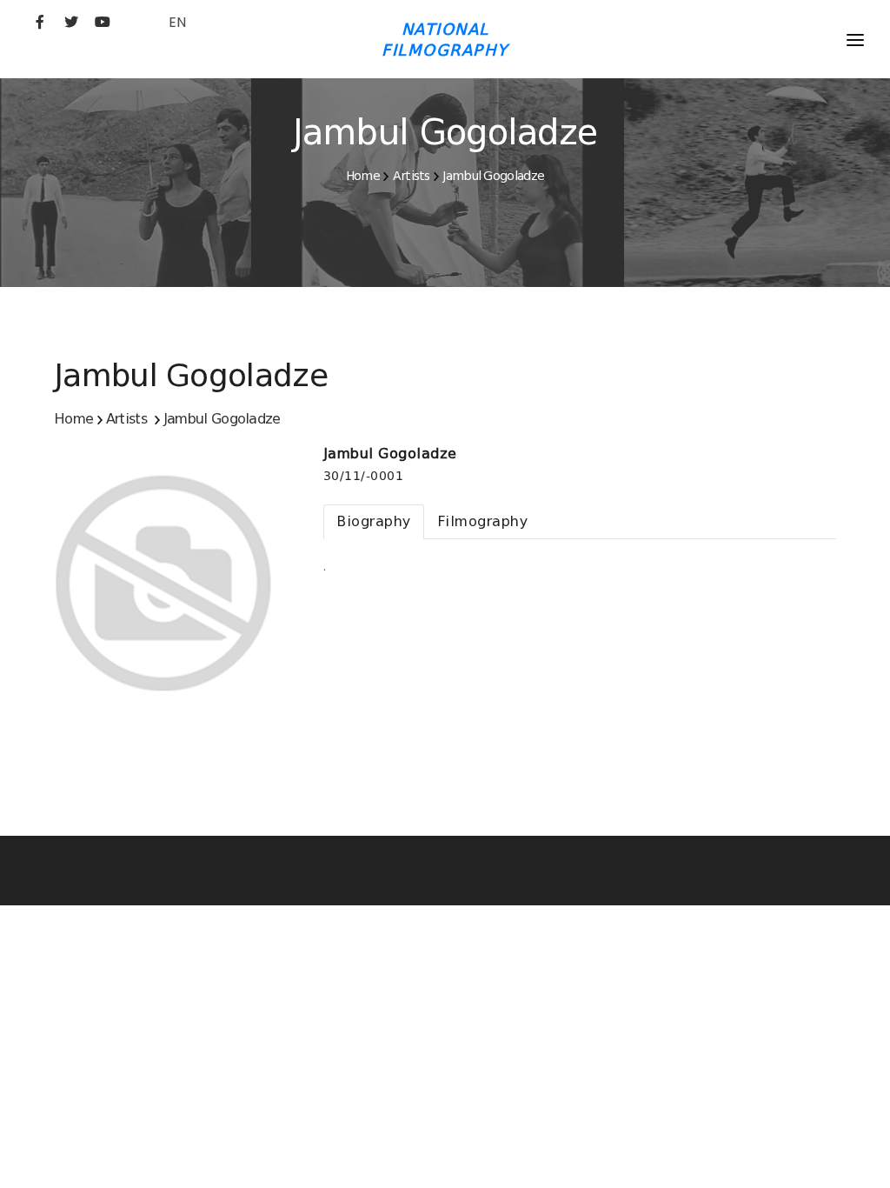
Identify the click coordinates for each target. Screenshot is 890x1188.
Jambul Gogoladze (493, 176)
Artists (411, 176)
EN (177, 22)
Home (363, 176)
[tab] (373, 521)
